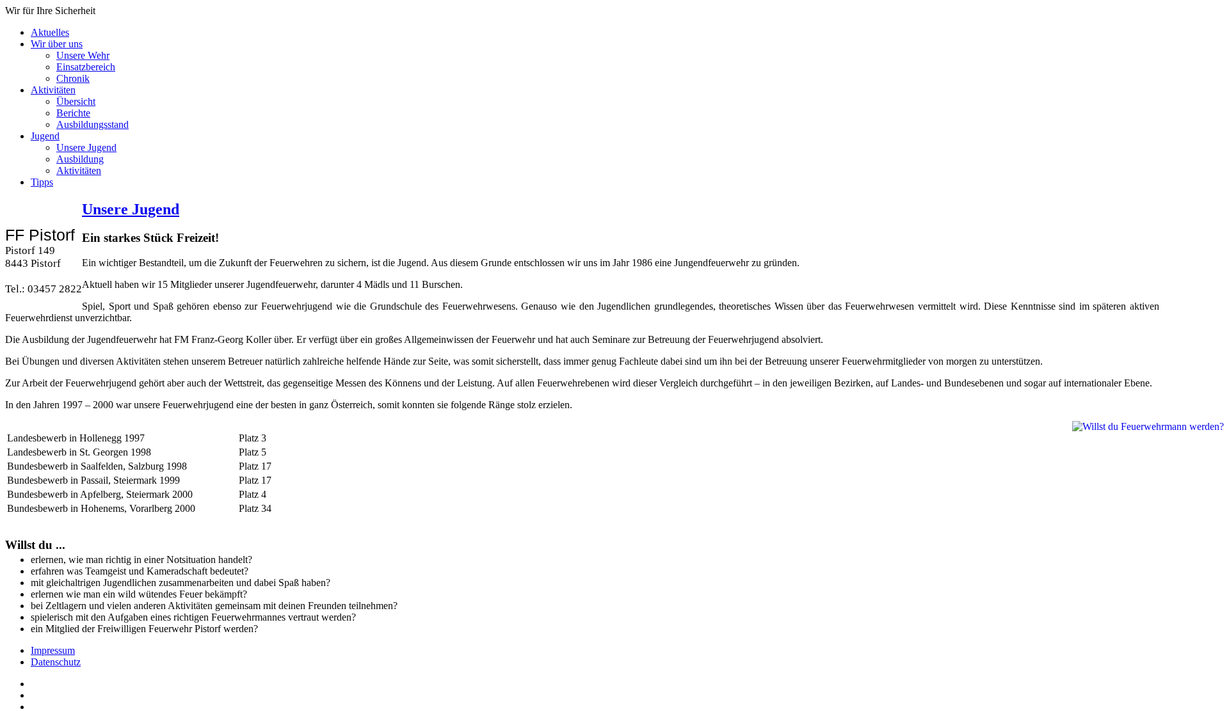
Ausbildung (80, 159)
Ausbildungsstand (92, 124)
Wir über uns (57, 43)
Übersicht (75, 101)
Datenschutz (56, 661)
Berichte (73, 112)
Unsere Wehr (82, 55)
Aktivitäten (53, 89)
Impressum (53, 650)
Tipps (42, 182)
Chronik (73, 78)
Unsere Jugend (86, 147)
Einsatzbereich (85, 66)
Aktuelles (50, 32)
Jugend (45, 136)
